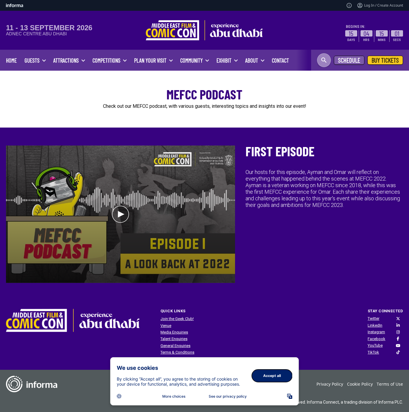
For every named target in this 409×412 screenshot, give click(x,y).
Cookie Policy (360, 384)
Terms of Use (390, 384)
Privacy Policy (329, 384)
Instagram (376, 332)
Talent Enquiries (173, 339)
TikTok (373, 352)
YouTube (375, 345)
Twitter (373, 318)
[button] (324, 60)
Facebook (376, 339)
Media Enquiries (174, 332)
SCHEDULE (349, 60)
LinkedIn (375, 325)
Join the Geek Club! (177, 318)
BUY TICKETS (385, 60)
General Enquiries (175, 345)
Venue (165, 325)
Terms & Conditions (177, 352)
